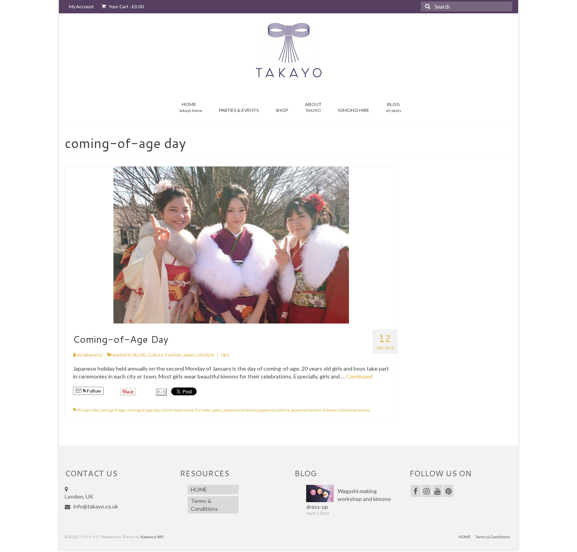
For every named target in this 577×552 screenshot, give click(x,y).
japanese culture (274, 410)
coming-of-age (113, 410)
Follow (93, 391)
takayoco (91, 354)
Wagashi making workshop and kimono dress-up (348, 499)
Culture (156, 354)
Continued (359, 376)
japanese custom (306, 410)
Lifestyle (205, 354)
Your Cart (126, 6)
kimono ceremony (354, 410)
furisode (202, 410)
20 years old (88, 410)
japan (217, 410)
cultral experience (177, 410)
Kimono (330, 410)
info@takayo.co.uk (95, 506)
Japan (189, 354)
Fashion (173, 354)
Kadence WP (152, 536)
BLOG (139, 354)
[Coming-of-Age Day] (231, 244)
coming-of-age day (143, 410)
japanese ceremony (240, 410)
